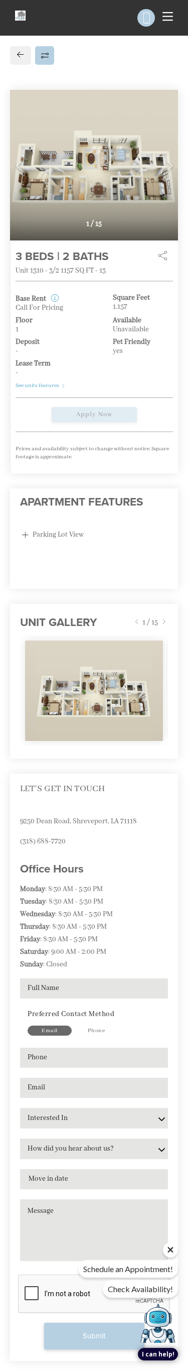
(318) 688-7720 (43, 841)
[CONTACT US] (146, 18)
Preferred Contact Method (71, 1014)
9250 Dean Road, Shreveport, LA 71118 (78, 821)
